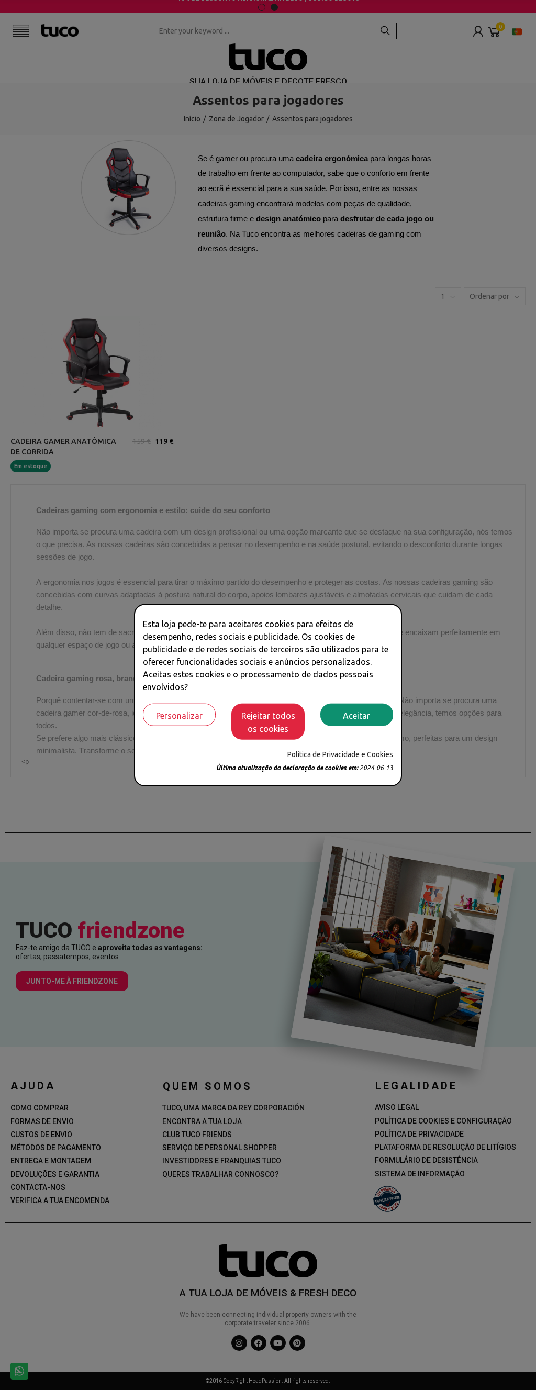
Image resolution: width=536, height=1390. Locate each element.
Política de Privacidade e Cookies (340, 754)
